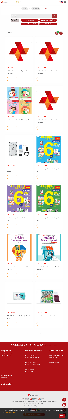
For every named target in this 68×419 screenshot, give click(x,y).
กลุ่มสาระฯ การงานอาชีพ (30, 353)
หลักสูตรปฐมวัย (6, 351)
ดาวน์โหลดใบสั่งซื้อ (6, 384)
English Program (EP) (30, 24)
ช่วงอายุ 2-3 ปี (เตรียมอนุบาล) (7, 353)
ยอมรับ (62, 416)
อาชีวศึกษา (48, 24)
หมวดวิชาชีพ (4, 380)
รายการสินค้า (36, 8)
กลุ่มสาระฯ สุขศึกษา (29, 371)
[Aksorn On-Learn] (64, 405)
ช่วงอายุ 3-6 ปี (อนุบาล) (6, 355)
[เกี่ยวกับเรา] (64, 400)
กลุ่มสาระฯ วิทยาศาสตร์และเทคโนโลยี (32, 364)
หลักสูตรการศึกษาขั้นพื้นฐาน (48, 20)
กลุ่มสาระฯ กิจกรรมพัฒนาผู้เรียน (32, 357)
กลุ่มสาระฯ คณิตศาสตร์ (30, 355)
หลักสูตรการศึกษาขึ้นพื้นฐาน (33, 351)
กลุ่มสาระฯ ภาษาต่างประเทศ (30, 362)
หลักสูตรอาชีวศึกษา (7, 375)
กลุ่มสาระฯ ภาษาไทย (29, 360)
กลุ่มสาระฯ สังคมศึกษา (29, 369)
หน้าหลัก (25, 8)
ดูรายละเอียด (12, 79)
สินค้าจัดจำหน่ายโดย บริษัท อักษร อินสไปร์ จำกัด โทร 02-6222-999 (34, 345)
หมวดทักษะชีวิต (4, 377)
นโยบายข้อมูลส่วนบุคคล (11, 412)
